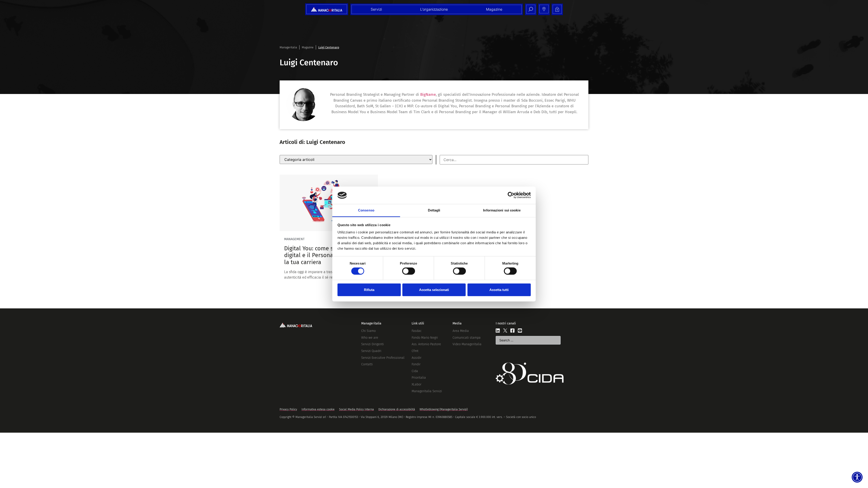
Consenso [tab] (366, 210)
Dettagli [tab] (434, 210)
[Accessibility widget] (857, 477)
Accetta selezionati (434, 289)
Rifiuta (369, 289)
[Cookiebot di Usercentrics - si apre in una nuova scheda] (511, 195)
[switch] (408, 271)
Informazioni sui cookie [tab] (501, 210)
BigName (428, 94)
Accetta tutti (499, 289)
